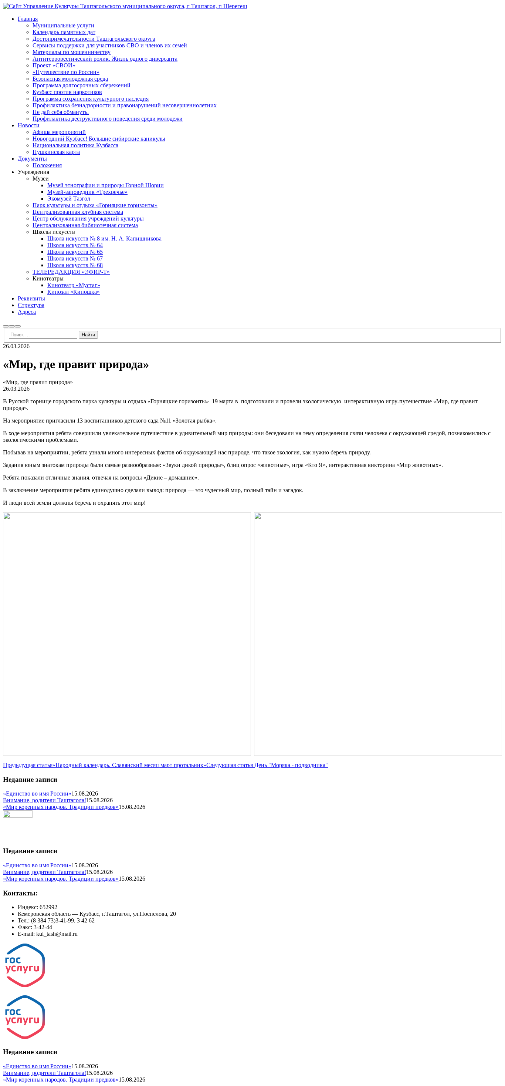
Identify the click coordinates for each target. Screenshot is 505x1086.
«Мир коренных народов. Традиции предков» (61, 807)
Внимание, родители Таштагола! (44, 800)
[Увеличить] (241, 521)
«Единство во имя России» (37, 793)
